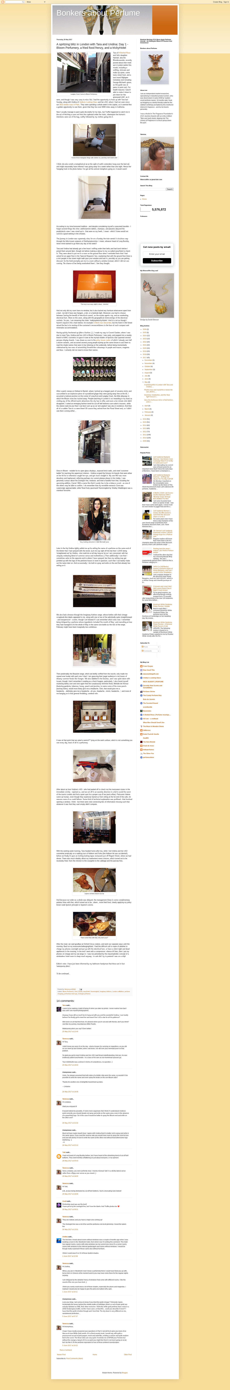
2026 (145, 329)
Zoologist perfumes (84, 994)
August (147, 373)
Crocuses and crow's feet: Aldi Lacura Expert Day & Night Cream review (162, 588)
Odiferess (147, 730)
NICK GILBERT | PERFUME (153, 682)
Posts (145, 647)
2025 (145, 333)
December (149, 360)
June (147, 379)
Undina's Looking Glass (88, 102)
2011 (145, 435)
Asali (64, 1201)
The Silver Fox (148, 753)
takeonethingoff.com (151, 674)
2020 (145, 348)
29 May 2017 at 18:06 (70, 1194)
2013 (145, 428)
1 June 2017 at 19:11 (70, 1292)
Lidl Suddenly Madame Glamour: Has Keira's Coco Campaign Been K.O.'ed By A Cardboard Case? (163, 460)
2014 (145, 425)
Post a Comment (66, 1350)
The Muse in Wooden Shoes (153, 726)
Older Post (128, 1355)
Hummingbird (95, 991)
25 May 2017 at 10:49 (70, 1031)
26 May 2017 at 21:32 (70, 1123)
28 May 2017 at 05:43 (70, 1161)
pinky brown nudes (103, 340)
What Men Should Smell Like (153, 723)
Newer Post (61, 1355)
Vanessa (65, 1039)
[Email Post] (80, 989)
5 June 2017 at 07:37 (70, 1316)
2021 (145, 345)
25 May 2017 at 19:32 (70, 1065)
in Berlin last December (102, 323)
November (149, 363)
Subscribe (157, 260)
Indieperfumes (148, 750)
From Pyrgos (148, 666)
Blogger (125, 1373)
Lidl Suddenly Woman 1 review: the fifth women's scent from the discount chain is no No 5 (162, 513)
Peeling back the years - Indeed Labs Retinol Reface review (163, 550)
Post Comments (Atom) (74, 1358)
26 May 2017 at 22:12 (70, 1145)
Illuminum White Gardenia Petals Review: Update (162, 605)
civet (75, 991)
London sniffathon (118, 991)
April (146, 406)
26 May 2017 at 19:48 (70, 1092)
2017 (145, 357)
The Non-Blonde (149, 742)
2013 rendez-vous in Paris (69, 105)
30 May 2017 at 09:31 (70, 1209)
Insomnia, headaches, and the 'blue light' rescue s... (157, 396)
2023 (145, 339)
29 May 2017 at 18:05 (70, 1176)
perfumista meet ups (70, 994)
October (148, 366)
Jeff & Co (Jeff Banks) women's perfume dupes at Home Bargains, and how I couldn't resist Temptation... (163, 569)
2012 (145, 432)
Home (95, 1355)
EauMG (146, 738)
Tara (64, 1005)
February (148, 412)
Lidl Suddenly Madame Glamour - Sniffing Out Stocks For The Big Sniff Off (163, 477)
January (148, 415)
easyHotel (86, 991)
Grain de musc (148, 746)
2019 (145, 351)
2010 (145, 438)
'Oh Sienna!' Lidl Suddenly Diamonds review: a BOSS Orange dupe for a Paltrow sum (162, 533)
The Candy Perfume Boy (152, 695)
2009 (145, 441)
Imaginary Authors (106, 991)
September (149, 369)
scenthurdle (147, 707)
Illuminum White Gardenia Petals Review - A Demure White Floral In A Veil (162, 624)
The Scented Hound (150, 703)
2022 (145, 342)
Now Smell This (149, 670)
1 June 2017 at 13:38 (70, 1256)
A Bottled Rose (124, 53)
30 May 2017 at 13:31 (70, 1229)
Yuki (64, 1152)
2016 (145, 419)
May (146, 382)
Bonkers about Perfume (98, 12)
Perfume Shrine (149, 692)
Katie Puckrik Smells (151, 734)
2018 (145, 354)
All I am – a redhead (150, 719)
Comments (147, 651)
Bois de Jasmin (149, 699)
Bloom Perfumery (68, 991)
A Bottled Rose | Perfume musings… (157, 715)
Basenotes (147, 711)
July (146, 376)
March (147, 409)
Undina (65, 1237)
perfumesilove (148, 757)
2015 (145, 422)
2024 (145, 336)
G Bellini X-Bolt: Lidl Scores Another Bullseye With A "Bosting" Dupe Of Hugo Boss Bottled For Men (163, 496)
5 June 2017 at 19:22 (70, 1345)
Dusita (80, 991)
